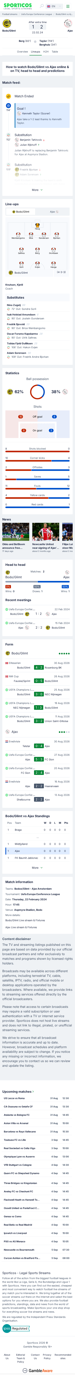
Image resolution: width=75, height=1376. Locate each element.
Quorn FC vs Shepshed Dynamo (21, 1173)
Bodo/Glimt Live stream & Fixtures (25, 920)
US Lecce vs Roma (14, 1098)
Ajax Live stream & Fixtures (21, 927)
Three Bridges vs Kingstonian (20, 1183)
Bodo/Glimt (13, 577)
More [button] (35, 189)
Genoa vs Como (12, 1216)
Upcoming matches (17, 1091)
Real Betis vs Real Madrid (18, 1224)
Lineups (35, 51)
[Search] (41, 6)
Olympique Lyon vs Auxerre (19, 1156)
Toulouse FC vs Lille (15, 1139)
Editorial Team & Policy (20, 1358)
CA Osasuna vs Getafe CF (18, 1106)
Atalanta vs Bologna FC (17, 1114)
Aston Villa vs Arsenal (16, 1123)
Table (55, 51)
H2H (46, 51)
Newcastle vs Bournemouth (19, 1249)
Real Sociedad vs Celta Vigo (19, 1148)
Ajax (66, 577)
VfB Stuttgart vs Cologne (18, 1164)
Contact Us (35, 1356)
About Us (7, 1356)
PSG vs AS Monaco (14, 1241)
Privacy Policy (47, 1356)
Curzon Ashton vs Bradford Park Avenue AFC (23, 1258)
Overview (22, 51)
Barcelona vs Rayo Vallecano (20, 1131)
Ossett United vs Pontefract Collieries (23, 1208)
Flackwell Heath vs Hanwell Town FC (23, 1199)
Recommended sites (63, 1356)
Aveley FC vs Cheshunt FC (18, 1191)
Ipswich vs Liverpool (15, 1233)
